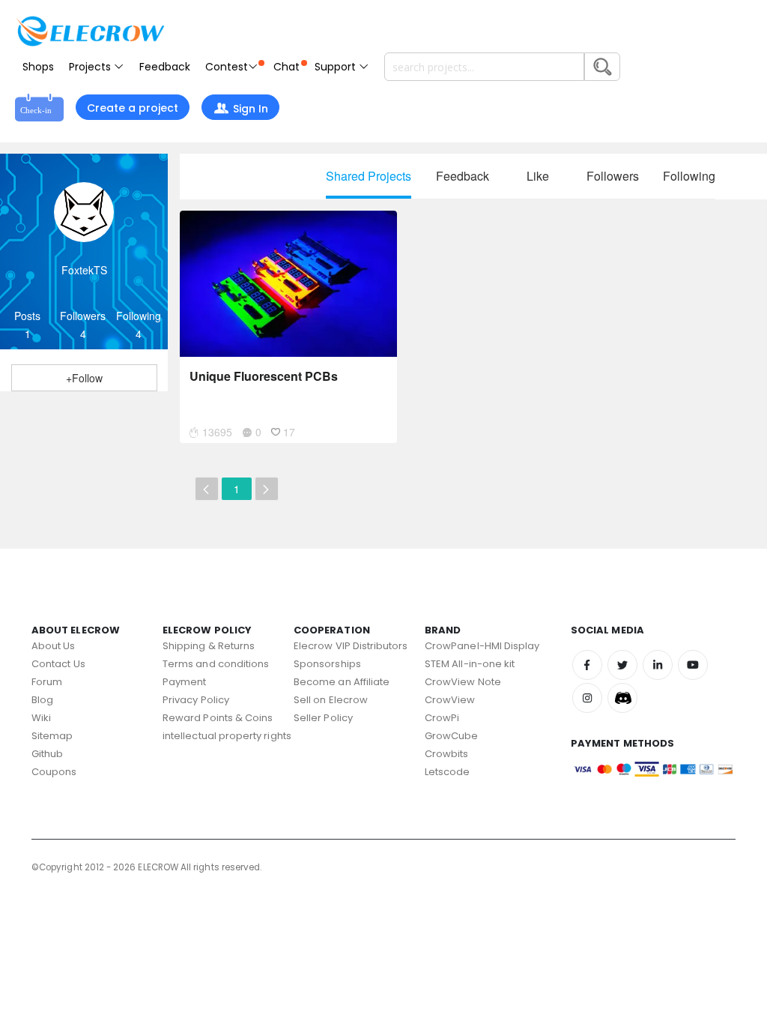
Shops (38, 66)
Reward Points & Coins (218, 718)
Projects (91, 66)
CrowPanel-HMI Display (482, 646)
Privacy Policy (196, 700)
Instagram (587, 698)
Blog (42, 700)
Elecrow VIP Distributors (351, 646)
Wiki (41, 718)
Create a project (132, 107)
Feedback (164, 66)
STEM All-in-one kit (470, 664)
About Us (53, 646)
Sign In (250, 108)
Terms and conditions (216, 664)
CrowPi (442, 718)
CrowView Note (463, 682)
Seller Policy (323, 718)
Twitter (622, 665)
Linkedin (658, 665)
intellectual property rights (227, 736)
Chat (286, 66)
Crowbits (447, 754)
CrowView (450, 700)
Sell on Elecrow (331, 700)
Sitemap (52, 736)
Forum (46, 682)
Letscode (447, 772)
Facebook (587, 665)
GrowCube (452, 736)
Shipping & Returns (209, 646)
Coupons (53, 772)
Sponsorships (327, 664)
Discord (622, 698)
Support (337, 66)
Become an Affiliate (341, 682)
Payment (184, 682)
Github (47, 754)
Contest (226, 66)
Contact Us (58, 664)
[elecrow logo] (90, 30)
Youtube (693, 665)
